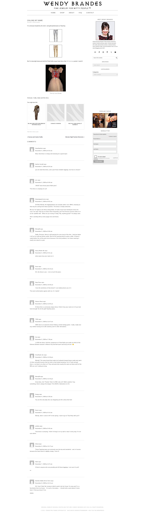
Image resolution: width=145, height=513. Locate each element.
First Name (95, 144)
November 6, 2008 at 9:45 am (43, 428)
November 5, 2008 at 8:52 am (43, 201)
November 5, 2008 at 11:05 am (44, 303)
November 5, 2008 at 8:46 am (43, 182)
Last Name (95, 149)
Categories (96, 72)
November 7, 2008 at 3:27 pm (43, 464)
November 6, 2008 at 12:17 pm (44, 446)
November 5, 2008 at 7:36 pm (43, 339)
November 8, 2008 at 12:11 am (44, 483)
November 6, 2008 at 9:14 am (43, 412)
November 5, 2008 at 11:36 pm (44, 357)
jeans (37, 131)
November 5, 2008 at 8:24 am (43, 166)
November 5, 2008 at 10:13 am (44, 268)
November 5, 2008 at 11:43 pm (44, 378)
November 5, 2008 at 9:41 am (43, 253)
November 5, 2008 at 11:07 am (44, 321)
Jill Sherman (69, 61)
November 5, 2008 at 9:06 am (43, 231)
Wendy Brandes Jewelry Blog (72, 4)
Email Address (97, 139)
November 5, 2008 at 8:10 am (43, 150)
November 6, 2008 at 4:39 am (43, 396)
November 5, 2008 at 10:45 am (44, 284)
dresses (34, 131)
